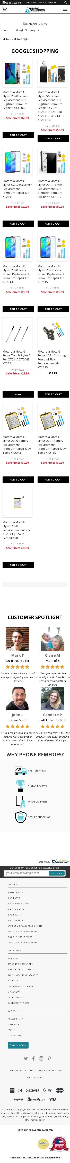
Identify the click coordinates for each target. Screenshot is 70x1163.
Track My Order (18, 1045)
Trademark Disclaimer (21, 986)
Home (6, 30)
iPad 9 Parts (15, 914)
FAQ (10, 1030)
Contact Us (14, 1035)
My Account (15, 992)
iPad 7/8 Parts (16, 909)
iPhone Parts (15, 892)
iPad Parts (14, 898)
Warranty (13, 1024)
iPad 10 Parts (15, 920)
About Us (13, 980)
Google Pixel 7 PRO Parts (23, 942)
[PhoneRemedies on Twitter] (26, 1059)
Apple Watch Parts (19, 903)
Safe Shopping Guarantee (23, 975)
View (18, 394)
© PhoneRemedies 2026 (20, 1070)
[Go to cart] (5, 9)
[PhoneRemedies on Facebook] (33, 1059)
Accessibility (15, 1018)
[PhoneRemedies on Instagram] (41, 1059)
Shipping (13, 958)
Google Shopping (25, 30)
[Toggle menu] (65, 9)
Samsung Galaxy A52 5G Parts (25, 926)
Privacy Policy (35, 1077)
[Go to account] (12, 2)
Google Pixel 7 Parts (20, 937)
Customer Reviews (18, 1003)
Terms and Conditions (49, 1070)
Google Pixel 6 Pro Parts (23, 931)
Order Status (16, 997)
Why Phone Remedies (19, 969)
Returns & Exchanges (20, 964)
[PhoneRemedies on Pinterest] (49, 1059)
